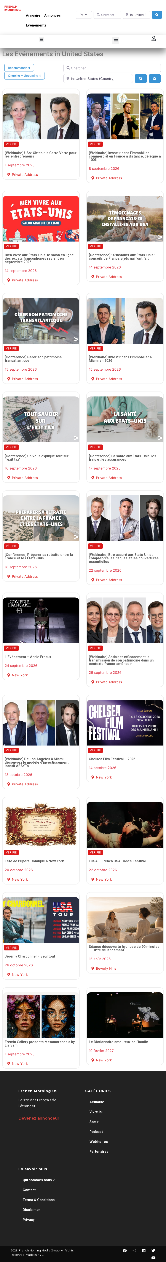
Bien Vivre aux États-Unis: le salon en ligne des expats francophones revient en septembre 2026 (39, 258)
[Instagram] (134, 1250)
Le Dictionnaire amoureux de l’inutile (118, 1042)
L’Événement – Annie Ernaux (28, 657)
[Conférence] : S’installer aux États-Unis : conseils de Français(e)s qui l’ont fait (122, 257)
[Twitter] (153, 1250)
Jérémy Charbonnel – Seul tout (30, 956)
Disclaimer (31, 1210)
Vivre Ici (95, 1112)
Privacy (29, 1220)
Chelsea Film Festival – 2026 (112, 759)
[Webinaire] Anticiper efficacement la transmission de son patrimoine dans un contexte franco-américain (121, 660)
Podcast (96, 1132)
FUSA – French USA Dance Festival (117, 861)
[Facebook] (125, 1250)
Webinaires (98, 1142)
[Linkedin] (144, 1250)
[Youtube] (153, 1258)
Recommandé (18, 68)
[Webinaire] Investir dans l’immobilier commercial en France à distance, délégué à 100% (125, 156)
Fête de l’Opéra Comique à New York (34, 861)
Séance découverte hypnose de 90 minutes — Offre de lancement (124, 948)
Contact (29, 1190)
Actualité (96, 1102)
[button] (41, 39)
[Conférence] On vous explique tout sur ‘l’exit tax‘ (37, 458)
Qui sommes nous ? (39, 1180)
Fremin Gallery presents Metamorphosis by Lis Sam (40, 1043)
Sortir (94, 1122)
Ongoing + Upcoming (23, 75)
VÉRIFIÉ (11, 144)
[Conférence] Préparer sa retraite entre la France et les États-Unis (39, 556)
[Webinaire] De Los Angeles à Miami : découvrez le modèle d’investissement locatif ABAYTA (37, 762)
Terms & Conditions (39, 1200)
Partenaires (99, 1152)
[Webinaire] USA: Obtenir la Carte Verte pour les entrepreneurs (41, 154)
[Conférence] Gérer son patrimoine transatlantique (33, 359)
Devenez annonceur (38, 1118)
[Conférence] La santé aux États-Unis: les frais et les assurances (122, 458)
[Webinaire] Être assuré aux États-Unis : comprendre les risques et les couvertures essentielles (124, 558)
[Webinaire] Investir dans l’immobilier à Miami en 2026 (120, 359)
